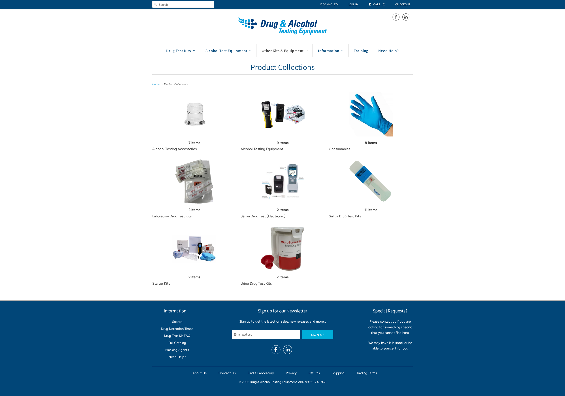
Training (361, 50)
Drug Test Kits (178, 50)
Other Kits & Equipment (283, 50)
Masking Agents (177, 350)
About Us (199, 373)
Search (177, 322)
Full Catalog (177, 343)
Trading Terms (366, 373)
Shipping (338, 373)
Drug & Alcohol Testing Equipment (273, 382)
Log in (353, 4)
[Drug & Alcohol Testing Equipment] (282, 26)
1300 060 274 (329, 4)
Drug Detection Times (177, 329)
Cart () (379, 4)
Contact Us (227, 373)
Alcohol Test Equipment (226, 50)
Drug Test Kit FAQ (177, 336)
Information (328, 50)
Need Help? (388, 50)
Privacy (291, 373)
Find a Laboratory (261, 373)
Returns (314, 373)
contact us (388, 321)
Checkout (403, 4)
